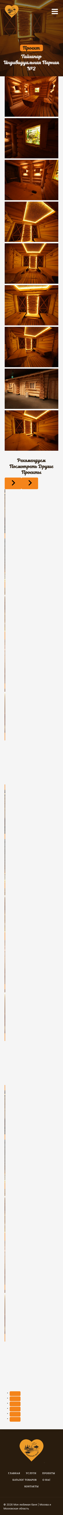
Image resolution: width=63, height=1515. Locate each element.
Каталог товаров (24, 1479)
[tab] (15, 1393)
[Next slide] (29, 483)
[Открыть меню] (56, 11)
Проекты (48, 1473)
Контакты (31, 1486)
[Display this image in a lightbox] (31, 96)
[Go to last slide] (13, 483)
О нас (46, 1479)
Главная (14, 1473)
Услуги (31, 1473)
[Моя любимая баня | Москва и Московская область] (11, 11)
